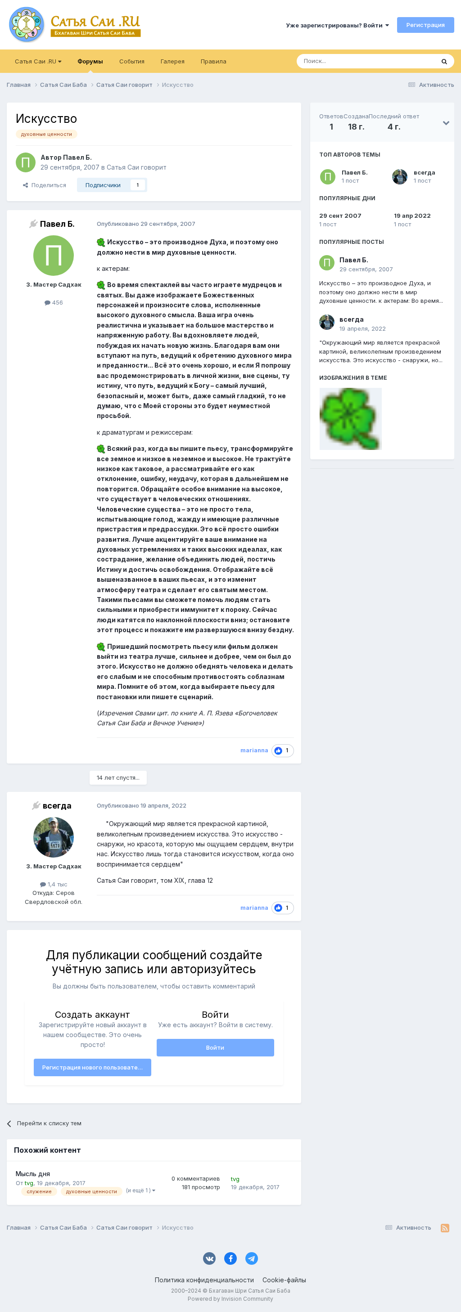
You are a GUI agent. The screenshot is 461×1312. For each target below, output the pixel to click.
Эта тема (410, 61)
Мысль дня (33, 1173)
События (132, 61)
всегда (424, 172)
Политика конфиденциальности (204, 1280)
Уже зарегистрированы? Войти (335, 25)
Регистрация (426, 24)
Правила (213, 61)
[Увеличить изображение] (101, 242)
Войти (215, 1047)
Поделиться (47, 185)
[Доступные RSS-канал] (445, 1228)
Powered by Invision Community (230, 1298)
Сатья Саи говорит (137, 167)
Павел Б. (355, 172)
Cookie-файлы (284, 1280)
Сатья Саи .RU (36, 61)
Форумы (90, 61)
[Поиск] (444, 61)
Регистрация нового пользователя (93, 1067)
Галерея (173, 61)
